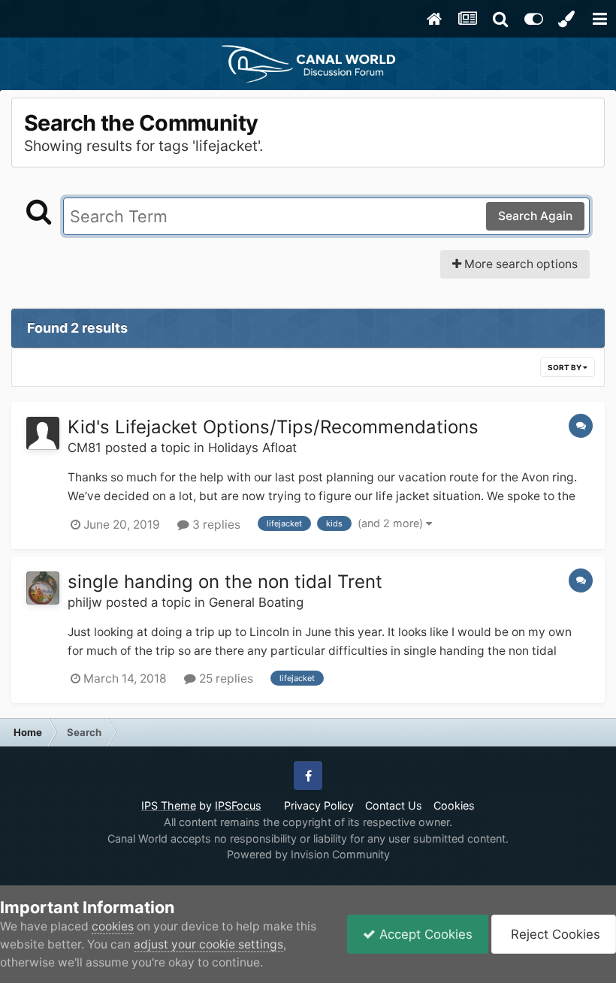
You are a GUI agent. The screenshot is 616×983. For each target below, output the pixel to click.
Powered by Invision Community (308, 854)
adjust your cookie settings (208, 944)
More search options (519, 264)
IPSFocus (238, 805)
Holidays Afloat (252, 447)
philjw (85, 602)
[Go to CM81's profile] (42, 433)
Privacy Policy (319, 805)
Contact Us (393, 805)
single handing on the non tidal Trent (225, 582)
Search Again (535, 216)
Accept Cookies (424, 934)
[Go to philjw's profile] (42, 588)
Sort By (565, 367)
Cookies (454, 805)
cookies (113, 926)
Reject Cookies (553, 934)
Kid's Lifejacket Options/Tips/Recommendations (273, 427)
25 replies (224, 678)
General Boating (256, 602)
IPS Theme (168, 805)
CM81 (84, 447)
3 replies (214, 524)
